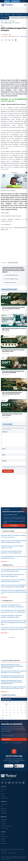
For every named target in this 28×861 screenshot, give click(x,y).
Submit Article (4, 836)
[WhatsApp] (19, 782)
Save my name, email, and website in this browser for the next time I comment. (14, 467)
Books (7, 1)
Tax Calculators (4, 828)
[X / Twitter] (5, 782)
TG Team (5, 34)
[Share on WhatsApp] (12, 40)
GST (2, 791)
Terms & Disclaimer (12, 852)
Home (2, 14)
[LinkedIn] (12, 782)
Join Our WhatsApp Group (11, 275)
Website (4, 460)
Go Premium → (14, 525)
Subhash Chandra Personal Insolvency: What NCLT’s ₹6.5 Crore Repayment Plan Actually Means (14, 622)
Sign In (23, 1)
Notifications (12, 21)
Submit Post (16, 1)
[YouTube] (9, 782)
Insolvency (3, 811)
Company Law (4, 804)
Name (4, 448)
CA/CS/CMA (4, 813)
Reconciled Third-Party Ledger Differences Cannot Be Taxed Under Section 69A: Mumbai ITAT (14, 592)
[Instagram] (16, 782)
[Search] (26, 14)
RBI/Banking (3, 808)
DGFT (6, 21)
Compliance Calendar (6, 826)
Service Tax (19, 14)
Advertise (3, 839)
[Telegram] (23, 782)
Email (4, 454)
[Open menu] (25, 5)
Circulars (3, 821)
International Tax (5, 798)
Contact (3, 841)
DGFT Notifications (13, 262)
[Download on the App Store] (19, 766)
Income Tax (7, 14)
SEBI (2, 806)
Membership (4, 843)
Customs (3, 793)
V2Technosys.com (5, 850)
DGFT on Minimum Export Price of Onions (14, 29)
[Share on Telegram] (15, 40)
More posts (4, 561)
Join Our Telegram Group (11, 279)
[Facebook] (2, 782)
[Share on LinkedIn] (9, 40)
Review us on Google (10, 282)
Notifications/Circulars (13, 36)
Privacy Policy (4, 852)
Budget (13, 14)
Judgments (3, 824)
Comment (5, 431)
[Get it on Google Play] (9, 766)
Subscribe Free (6, 739)
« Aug (2, 718)
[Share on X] (6, 40)
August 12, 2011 (23, 36)
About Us (3, 834)
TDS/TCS (3, 796)
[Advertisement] (14, 63)
